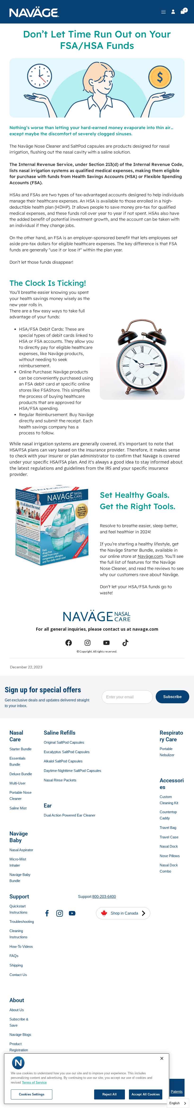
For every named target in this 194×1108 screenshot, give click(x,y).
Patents (177, 1091)
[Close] (162, 1058)
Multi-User (17, 783)
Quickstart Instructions (18, 909)
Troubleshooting (21, 922)
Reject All (109, 1094)
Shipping (16, 965)
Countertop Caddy (168, 815)
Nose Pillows (170, 856)
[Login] (173, 11)
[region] (86, 1078)
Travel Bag (168, 828)
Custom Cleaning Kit (169, 800)
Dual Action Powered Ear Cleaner (69, 815)
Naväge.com (150, 556)
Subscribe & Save (18, 1022)
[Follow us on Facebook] (47, 913)
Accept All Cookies (146, 1094)
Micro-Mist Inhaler (17, 862)
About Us (16, 1010)
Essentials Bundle (17, 761)
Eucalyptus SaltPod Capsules (67, 752)
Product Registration (18, 1047)
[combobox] (178, 1103)
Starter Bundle (20, 749)
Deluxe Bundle (20, 774)
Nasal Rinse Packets (60, 780)
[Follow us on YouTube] (72, 913)
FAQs (13, 956)
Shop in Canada (124, 913)
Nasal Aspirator (21, 850)
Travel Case (169, 837)
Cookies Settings (31, 1094)
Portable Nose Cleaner (20, 795)
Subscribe (172, 697)
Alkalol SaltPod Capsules (63, 761)
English (174, 1103)
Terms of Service (34, 1082)
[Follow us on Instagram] (59, 913)
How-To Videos (21, 946)
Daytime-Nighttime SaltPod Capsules (72, 771)
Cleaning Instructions (18, 934)
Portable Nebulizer (167, 752)
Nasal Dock (169, 846)
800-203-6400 (104, 897)
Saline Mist (17, 808)
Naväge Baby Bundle (20, 878)
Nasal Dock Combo (169, 868)
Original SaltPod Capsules (64, 742)
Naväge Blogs (20, 1035)
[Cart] (183, 11)
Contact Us (18, 975)
